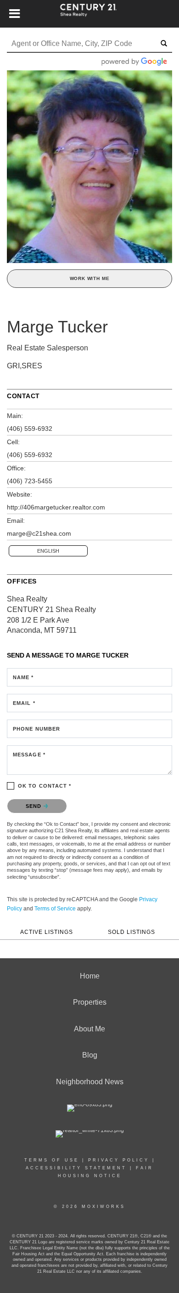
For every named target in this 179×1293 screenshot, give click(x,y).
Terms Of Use (51, 1160)
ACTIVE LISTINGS (46, 932)
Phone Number (36, 729)
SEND (35, 806)
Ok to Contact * (45, 786)
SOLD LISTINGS (131, 932)
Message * (29, 754)
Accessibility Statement (76, 1168)
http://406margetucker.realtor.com (56, 507)
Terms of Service (55, 908)
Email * (24, 703)
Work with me (90, 278)
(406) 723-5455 (29, 481)
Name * (23, 677)
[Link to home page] (89, 14)
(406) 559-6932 (29, 428)
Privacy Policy (118, 1160)
